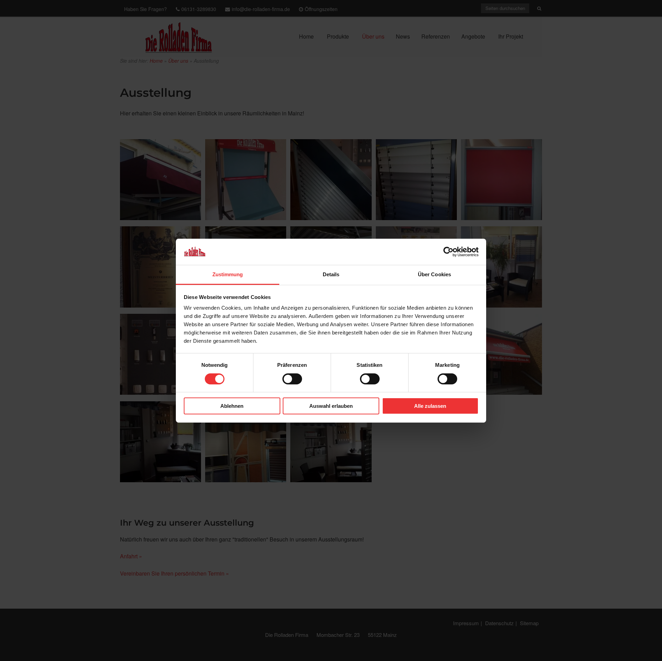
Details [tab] (331, 274)
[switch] (292, 378)
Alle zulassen (430, 406)
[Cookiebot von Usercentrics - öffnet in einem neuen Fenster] (448, 252)
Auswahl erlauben (331, 406)
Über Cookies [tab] (434, 274)
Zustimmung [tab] (227, 274)
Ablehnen (231, 406)
